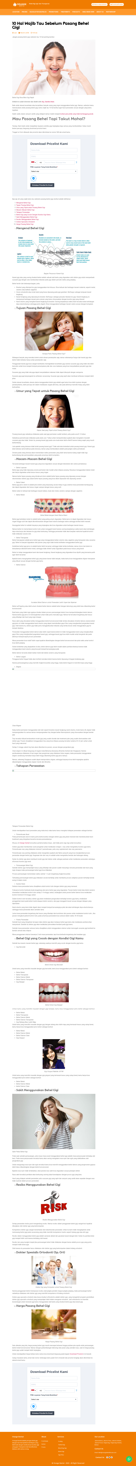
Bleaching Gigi (62, 1448)
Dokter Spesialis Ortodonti (25, 222)
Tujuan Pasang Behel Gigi (25, 205)
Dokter (44, 1444)
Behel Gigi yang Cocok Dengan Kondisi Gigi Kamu (33, 215)
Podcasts (76, 12)
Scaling (60, 1441)
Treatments (65, 12)
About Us (100, 12)
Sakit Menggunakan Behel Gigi (26, 217)
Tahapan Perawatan (23, 212)
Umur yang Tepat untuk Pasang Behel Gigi (30, 207)
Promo (43, 1447)
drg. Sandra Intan (48, 102)
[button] (129, 1459)
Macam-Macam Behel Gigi (25, 210)
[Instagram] (107, 1457)
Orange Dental (24, 843)
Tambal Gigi (61, 1445)
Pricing (24, 12)
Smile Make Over (88, 12)
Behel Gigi (61, 1451)
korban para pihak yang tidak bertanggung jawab (76, 114)
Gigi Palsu (61, 1455)
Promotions (53, 12)
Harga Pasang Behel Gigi (24, 224)
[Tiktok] (112, 1457)
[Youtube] (109, 1457)
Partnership (110, 12)
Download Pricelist (76, 1354)
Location (15, 12)
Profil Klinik (45, 1441)
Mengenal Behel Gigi (23, 203)
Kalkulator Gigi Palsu (38, 12)
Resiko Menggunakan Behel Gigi (27, 219)
